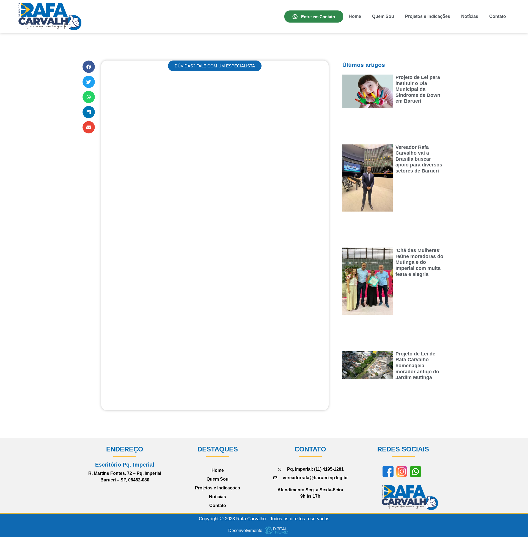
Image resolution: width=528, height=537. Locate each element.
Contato (497, 16)
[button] (88, 67)
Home (355, 16)
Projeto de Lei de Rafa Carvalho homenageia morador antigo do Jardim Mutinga (417, 365)
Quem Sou (383, 16)
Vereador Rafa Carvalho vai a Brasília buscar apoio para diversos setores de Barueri (418, 159)
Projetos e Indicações (427, 16)
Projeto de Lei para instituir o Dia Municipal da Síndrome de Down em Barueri (417, 89)
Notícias (469, 16)
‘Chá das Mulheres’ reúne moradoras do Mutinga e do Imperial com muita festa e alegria (419, 262)
